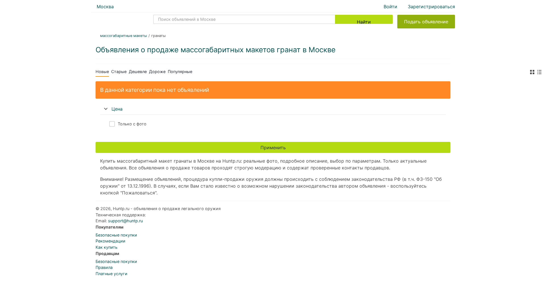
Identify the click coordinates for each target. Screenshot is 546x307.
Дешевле (138, 71)
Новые (102, 71)
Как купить (106, 247)
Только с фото (132, 123)
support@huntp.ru (125, 220)
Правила (104, 267)
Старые (119, 71)
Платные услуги (111, 273)
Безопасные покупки (116, 235)
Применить (273, 147)
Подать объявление (426, 21)
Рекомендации (110, 240)
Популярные (180, 71)
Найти (364, 21)
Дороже (157, 71)
